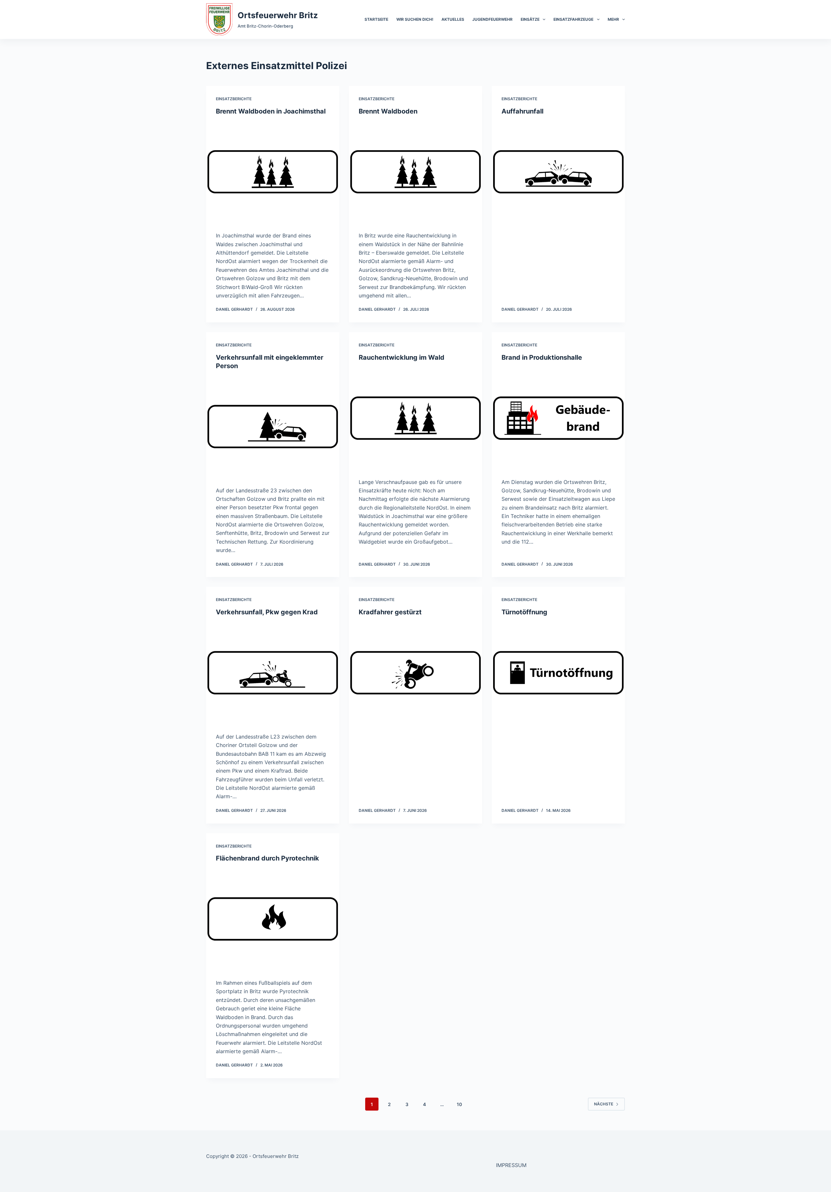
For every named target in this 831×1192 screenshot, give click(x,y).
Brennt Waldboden (388, 111)
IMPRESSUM (511, 1165)
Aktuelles (452, 19)
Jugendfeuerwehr (492, 19)
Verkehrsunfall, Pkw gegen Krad (267, 612)
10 (459, 1104)
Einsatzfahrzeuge (573, 19)
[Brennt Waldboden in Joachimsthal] (272, 172)
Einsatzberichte (234, 98)
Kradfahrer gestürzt (390, 612)
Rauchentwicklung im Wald (401, 357)
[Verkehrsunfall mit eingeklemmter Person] (272, 426)
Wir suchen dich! (414, 19)
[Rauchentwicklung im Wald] (415, 418)
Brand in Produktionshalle (542, 357)
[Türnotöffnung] (558, 673)
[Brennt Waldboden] (415, 172)
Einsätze (530, 19)
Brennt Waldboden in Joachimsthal (271, 111)
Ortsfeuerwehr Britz (278, 15)
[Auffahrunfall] (558, 172)
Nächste (603, 1104)
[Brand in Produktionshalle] (558, 418)
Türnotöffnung (524, 612)
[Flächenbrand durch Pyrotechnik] (272, 919)
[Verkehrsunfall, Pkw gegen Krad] (272, 673)
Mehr (613, 19)
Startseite (376, 19)
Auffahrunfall (522, 111)
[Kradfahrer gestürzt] (415, 673)
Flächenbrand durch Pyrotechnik (267, 858)
